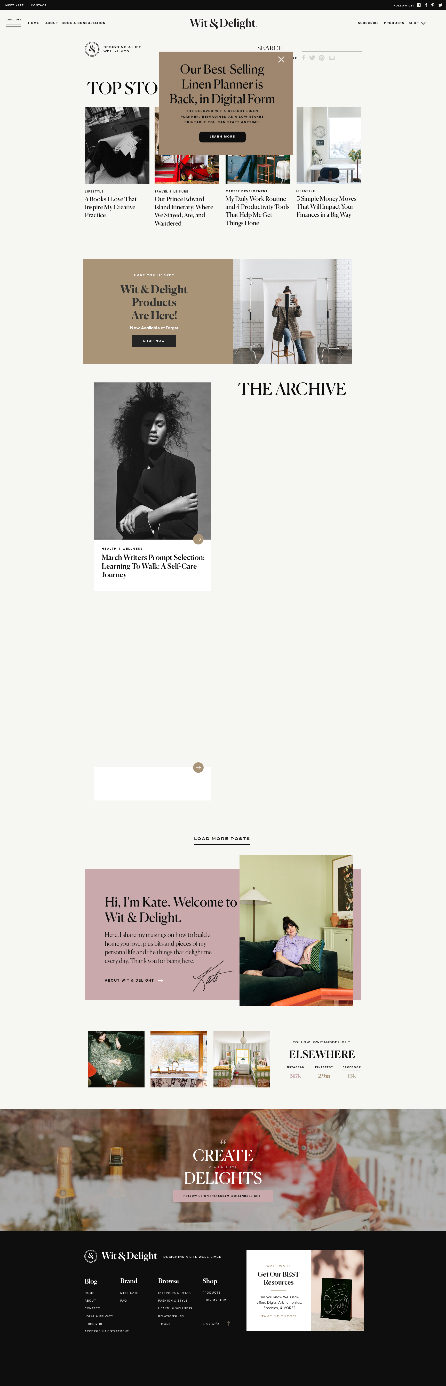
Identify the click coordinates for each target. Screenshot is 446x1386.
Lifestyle (94, 191)
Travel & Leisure (171, 191)
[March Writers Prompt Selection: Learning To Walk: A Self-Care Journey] (152, 461)
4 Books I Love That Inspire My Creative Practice (111, 207)
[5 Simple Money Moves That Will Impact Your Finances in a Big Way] (329, 145)
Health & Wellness (122, 548)
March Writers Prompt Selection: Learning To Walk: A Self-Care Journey (153, 566)
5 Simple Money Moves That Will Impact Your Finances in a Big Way (326, 207)
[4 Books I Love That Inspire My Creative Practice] (117, 145)
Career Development (247, 191)
